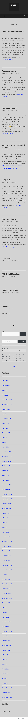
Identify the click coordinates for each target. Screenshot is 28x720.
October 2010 (6, 692)
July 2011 (5, 655)
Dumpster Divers (9, 71)
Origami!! (6, 180)
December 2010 (7, 688)
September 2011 (7, 645)
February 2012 (6, 622)
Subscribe (22, 341)
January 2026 (6, 385)
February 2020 (6, 485)
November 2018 (7, 541)
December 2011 (7, 631)
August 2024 (6, 409)
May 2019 (5, 527)
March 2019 (5, 532)
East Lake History (9, 219)
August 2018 (6, 551)
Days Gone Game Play (10, 108)
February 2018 (6, 555)
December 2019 (7, 494)
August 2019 (6, 513)
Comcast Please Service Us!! (13, 32)
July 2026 (5, 381)
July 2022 (5, 428)
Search (3, 331)
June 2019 (5, 522)
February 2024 (6, 418)
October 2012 (6, 593)
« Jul (14, 366)
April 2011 (5, 669)
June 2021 (5, 437)
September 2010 (7, 697)
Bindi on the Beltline (10, 290)
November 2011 (7, 636)
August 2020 (6, 470)
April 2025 (5, 395)
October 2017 (6, 560)
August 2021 (6, 433)
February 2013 (6, 574)
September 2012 (7, 598)
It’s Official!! (6, 258)
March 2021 (5, 447)
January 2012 (6, 626)
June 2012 (5, 612)
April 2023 (5, 423)
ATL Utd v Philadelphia (11, 274)
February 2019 (6, 537)
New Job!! (6, 306)
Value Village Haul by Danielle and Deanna (14, 146)
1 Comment (14, 182)
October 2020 (6, 461)
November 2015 (7, 565)
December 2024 (7, 400)
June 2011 (5, 659)
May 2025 (5, 390)
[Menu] (4, 16)
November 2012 (7, 588)
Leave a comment (15, 34)
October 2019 (6, 503)
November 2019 (7, 499)
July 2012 (5, 607)
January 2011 (6, 683)
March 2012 (5, 617)
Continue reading (7, 59)
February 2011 (6, 678)
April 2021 (5, 442)
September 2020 (7, 466)
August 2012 (6, 603)
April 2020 (5, 475)
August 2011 (6, 650)
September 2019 (7, 508)
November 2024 (7, 404)
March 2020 (5, 480)
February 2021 (6, 451)
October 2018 (6, 546)
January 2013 (6, 579)
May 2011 (5, 664)
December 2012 (7, 584)
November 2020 (7, 456)
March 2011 (5, 673)
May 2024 (5, 414)
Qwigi (14, 5)
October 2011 (6, 640)
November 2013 (7, 570)
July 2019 (5, 518)
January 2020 (6, 489)
